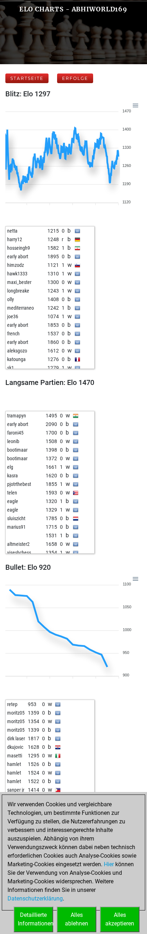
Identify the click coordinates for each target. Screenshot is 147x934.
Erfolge (75, 78)
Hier (109, 864)
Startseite (27, 78)
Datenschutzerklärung (35, 898)
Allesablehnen (76, 919)
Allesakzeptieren (119, 919)
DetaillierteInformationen (35, 919)
